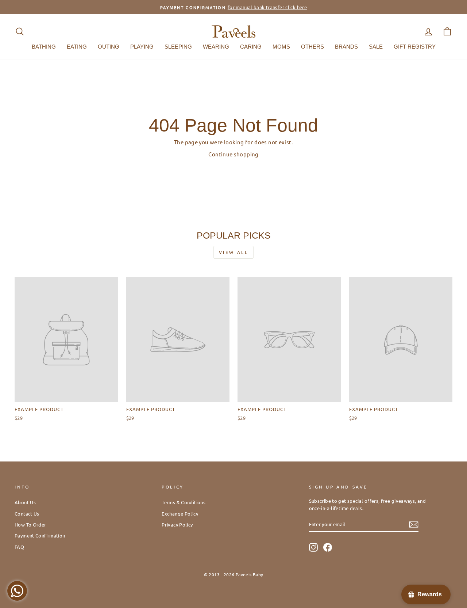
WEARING (216, 46)
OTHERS (312, 46)
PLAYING (142, 46)
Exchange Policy (180, 513)
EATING (77, 46)
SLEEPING (178, 46)
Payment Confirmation (40, 535)
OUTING (108, 46)
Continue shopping (233, 154)
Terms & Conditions (183, 502)
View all (233, 252)
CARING (251, 46)
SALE (376, 46)
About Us (25, 502)
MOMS (281, 46)
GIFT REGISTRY (415, 46)
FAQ (19, 547)
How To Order (30, 524)
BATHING (44, 46)
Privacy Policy (177, 524)
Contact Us (27, 513)
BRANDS (346, 46)
